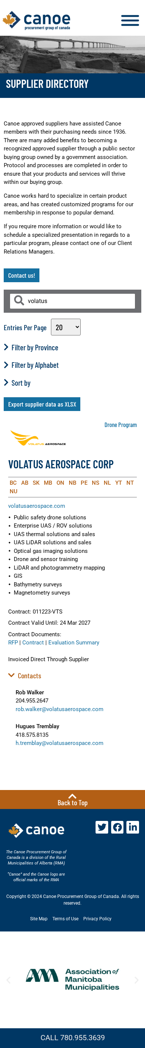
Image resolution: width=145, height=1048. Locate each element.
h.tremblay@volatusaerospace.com (59, 743)
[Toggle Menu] (130, 20)
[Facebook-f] (117, 827)
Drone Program (120, 424)
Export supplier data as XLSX (42, 404)
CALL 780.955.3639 (73, 1037)
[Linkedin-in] (132, 827)
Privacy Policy (97, 918)
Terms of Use (65, 918)
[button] (8, 979)
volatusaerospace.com (36, 506)
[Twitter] (102, 827)
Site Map (39, 918)
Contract (33, 642)
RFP (13, 642)
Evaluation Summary (73, 642)
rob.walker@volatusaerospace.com (59, 709)
